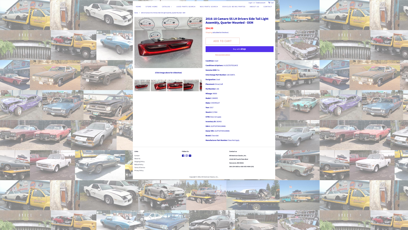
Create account (260, 3)
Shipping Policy (139, 161)
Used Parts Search (186, 7)
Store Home (152, 7)
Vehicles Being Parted (233, 7)
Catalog (166, 7)
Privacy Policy (139, 170)
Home (138, 7)
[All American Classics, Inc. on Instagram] (186, 156)
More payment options (222, 55)
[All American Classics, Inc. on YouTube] (190, 156)
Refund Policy (138, 164)
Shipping (209, 32)
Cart (272, 3)
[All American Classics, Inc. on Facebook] (183, 156)
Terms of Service (139, 167)
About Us (254, 7)
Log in (250, 3)
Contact (268, 7)
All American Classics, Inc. (209, 177)
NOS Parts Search (209, 7)
